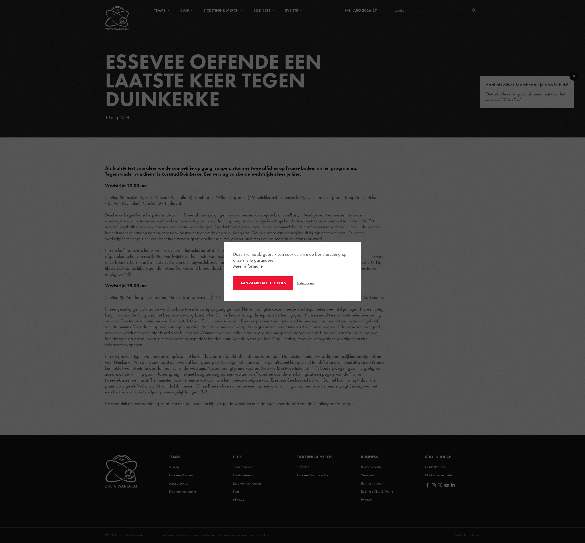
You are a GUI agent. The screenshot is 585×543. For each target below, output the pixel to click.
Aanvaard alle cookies (263, 283)
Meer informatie (248, 266)
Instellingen (305, 283)
